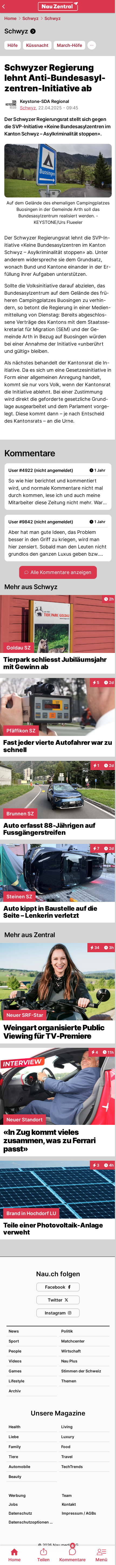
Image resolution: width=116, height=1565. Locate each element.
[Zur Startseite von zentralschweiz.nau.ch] (58, 6)
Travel (67, 1456)
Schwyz (30, 18)
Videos (15, 1361)
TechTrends (72, 1466)
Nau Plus (69, 1361)
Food (65, 1446)
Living (67, 1426)
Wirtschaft (71, 1351)
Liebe (14, 1436)
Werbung (17, 1495)
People (15, 1351)
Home (10, 18)
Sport (14, 1341)
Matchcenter (73, 1341)
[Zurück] (3, 6)
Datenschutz (20, 1513)
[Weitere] (91, 45)
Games (15, 1371)
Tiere (13, 1456)
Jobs (13, 1504)
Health (15, 1426)
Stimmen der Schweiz (81, 1371)
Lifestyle (16, 1381)
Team (67, 1495)
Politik (67, 1331)
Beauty (15, 1476)
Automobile (19, 1466)
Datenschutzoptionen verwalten (32, 1522)
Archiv (15, 1391)
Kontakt (69, 1504)
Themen (68, 1381)
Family (15, 1446)
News (14, 1331)
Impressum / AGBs (79, 1513)
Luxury (67, 1436)
